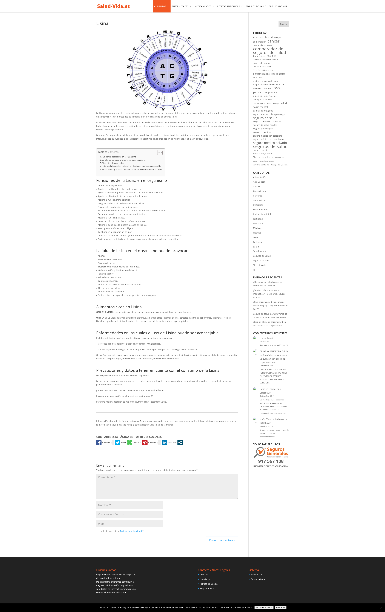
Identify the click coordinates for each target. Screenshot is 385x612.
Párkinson (258, 242)
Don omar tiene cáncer (262, 67)
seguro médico (262, 132)
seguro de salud (265, 118)
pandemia (260, 92)
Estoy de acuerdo (264, 607)
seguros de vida (261, 260)
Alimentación (259, 177)
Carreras (257, 195)
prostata (272, 92)
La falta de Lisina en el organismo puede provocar (124, 160)
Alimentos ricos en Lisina (113, 163)
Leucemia (258, 223)
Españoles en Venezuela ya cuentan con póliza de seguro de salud (273, 359)
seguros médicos (261, 150)
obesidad (267, 88)
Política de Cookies (209, 583)
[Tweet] (120, 442)
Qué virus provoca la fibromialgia (266, 103)
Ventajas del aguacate (279, 165)
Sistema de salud (261, 157)
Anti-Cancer (259, 181)
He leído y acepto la (122, 531)
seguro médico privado (270, 143)
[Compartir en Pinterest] (149, 442)
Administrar (257, 574)
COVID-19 (271, 56)
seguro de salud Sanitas (265, 125)
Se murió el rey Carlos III (262, 154)
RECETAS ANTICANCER (228, 6)
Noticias (257, 232)
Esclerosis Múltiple (262, 214)
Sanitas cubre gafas (263, 110)
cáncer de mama (261, 63)
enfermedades (261, 73)
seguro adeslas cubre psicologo (269, 114)
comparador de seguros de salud (269, 50)
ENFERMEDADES (180, 6)
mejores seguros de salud (266, 81)
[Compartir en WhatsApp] (134, 442)
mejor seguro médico (263, 84)
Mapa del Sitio (207, 588)
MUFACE (280, 84)
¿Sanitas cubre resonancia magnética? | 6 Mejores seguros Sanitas (269, 294)
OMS (277, 88)
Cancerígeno (259, 191)
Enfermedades (260, 209)
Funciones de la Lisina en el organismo (119, 157)
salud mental (260, 107)
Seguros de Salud (262, 255)
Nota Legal (205, 579)
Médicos (257, 88)
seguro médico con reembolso (268, 139)
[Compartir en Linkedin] (169, 442)
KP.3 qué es (257, 77)
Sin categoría (259, 265)
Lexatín (270, 338)
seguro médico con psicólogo (267, 135)
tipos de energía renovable (263, 161)
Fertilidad (258, 218)
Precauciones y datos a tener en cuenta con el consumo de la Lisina (132, 169)
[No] (381, 607)
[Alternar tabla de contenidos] (158, 152)
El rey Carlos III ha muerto (263, 70)
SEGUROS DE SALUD (256, 6)
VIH (254, 269)
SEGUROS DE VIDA (278, 6)
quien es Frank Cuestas (265, 96)
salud (284, 103)
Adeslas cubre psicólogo (267, 37)
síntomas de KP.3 (278, 157)
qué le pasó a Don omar (262, 99)
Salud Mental (259, 251)
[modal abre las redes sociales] (180, 442)
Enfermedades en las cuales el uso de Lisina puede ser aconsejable (131, 166)
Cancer (256, 186)
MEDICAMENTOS (202, 6)
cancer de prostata (262, 45)
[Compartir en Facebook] (103, 442)
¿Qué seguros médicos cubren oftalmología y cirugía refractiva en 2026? (270, 306)
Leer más (280, 607)
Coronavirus (259, 56)
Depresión (258, 204)
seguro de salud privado (267, 121)
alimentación (259, 41)
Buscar (283, 24)
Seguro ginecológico (263, 128)
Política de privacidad (131, 531)
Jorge (262, 389)
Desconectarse (258, 579)
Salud (256, 246)
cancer (274, 41)
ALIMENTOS (160, 6)
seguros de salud (270, 146)
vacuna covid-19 (261, 164)
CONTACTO (205, 574)
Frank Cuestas (278, 73)
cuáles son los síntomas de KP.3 (265, 59)
